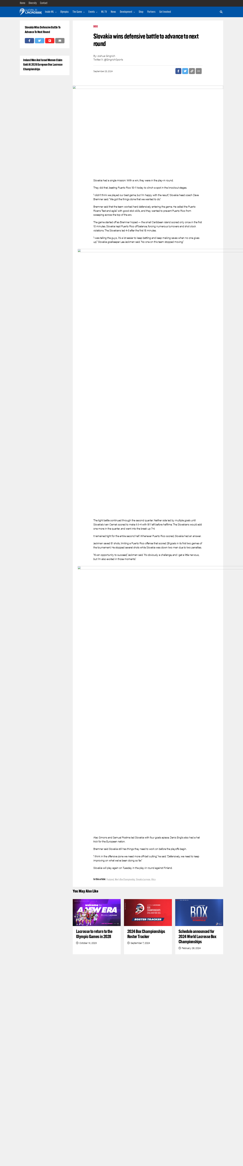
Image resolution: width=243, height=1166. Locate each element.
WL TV (104, 12)
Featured (110, 879)
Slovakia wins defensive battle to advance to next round (43, 30)
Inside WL (49, 12)
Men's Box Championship (125, 879)
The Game (77, 12)
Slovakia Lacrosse (143, 879)
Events (91, 12)
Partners (151, 12)
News (113, 12)
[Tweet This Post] (39, 40)
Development (126, 12)
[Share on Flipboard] (49, 40)
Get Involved (165, 12)
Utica (153, 879)
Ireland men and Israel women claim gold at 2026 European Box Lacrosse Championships (42, 65)
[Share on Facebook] (29, 40)
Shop (141, 12)
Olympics (64, 12)
